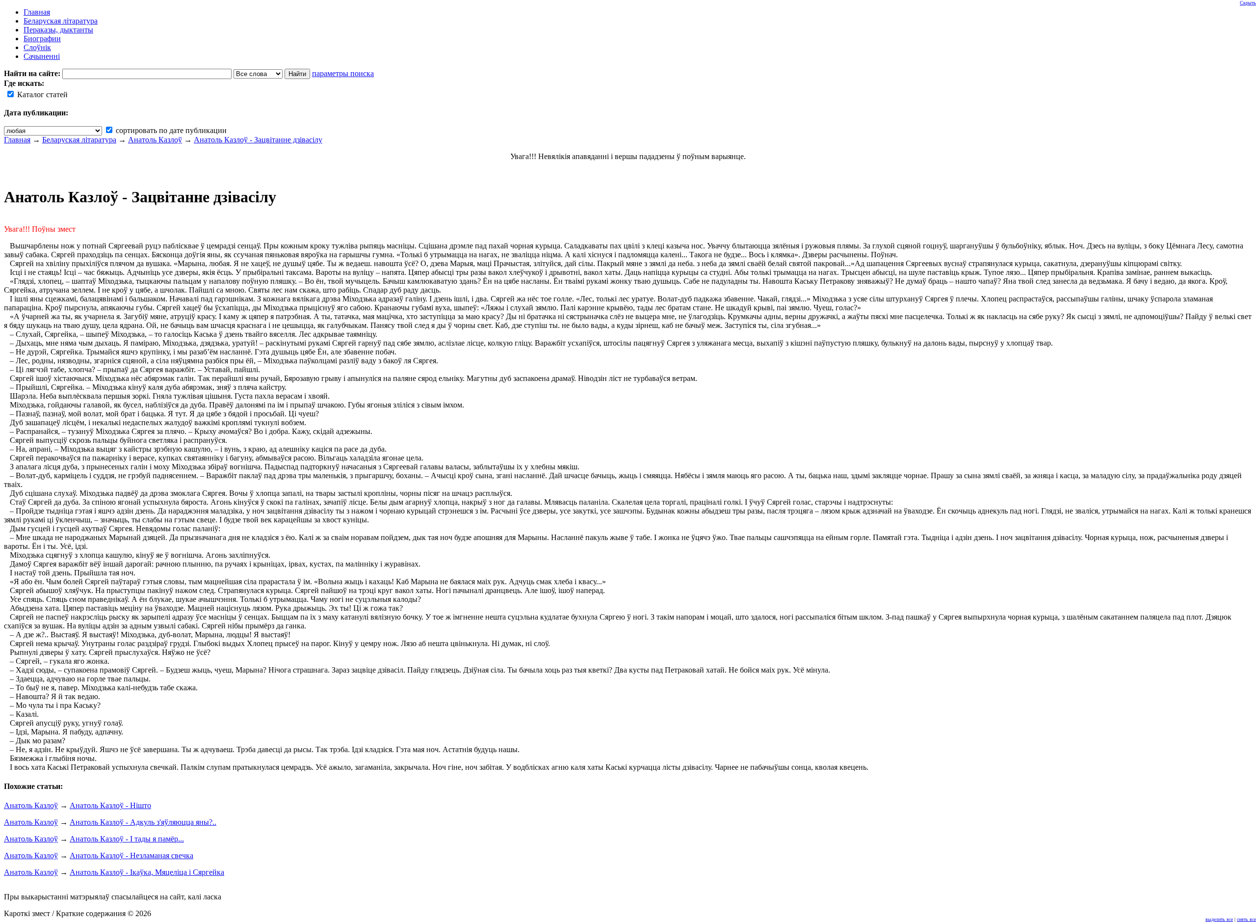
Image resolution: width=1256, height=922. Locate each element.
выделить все (1219, 919)
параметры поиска (343, 73)
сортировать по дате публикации (170, 130)
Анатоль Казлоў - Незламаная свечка (131, 855)
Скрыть (1248, 2)
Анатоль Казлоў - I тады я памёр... (127, 839)
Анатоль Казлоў (155, 140)
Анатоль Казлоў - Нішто (110, 805)
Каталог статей (41, 94)
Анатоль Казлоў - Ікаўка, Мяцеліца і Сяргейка (147, 872)
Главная (17, 140)
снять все (1246, 919)
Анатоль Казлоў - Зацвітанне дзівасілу (258, 140)
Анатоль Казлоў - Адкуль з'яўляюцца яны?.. (143, 822)
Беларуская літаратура (79, 140)
